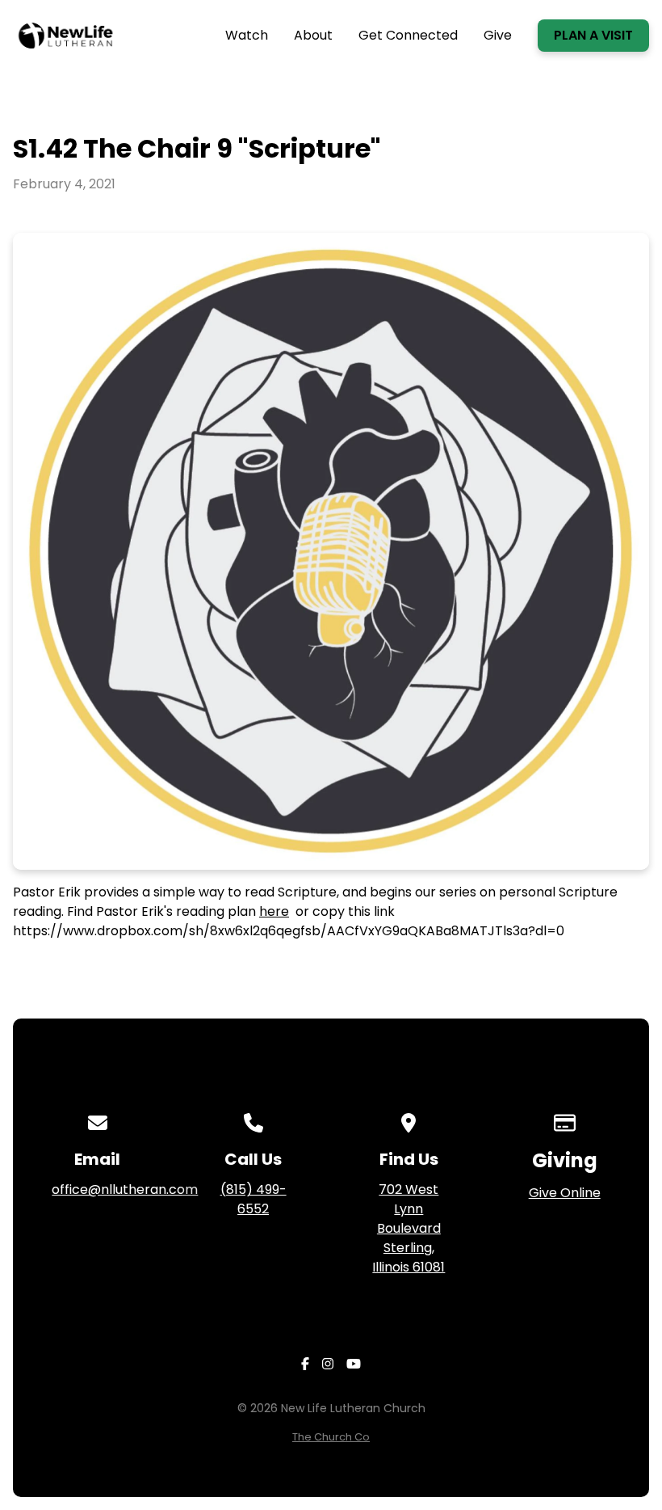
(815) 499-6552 (253, 1199)
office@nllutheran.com (125, 1189)
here (274, 911)
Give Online (565, 1192)
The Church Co (331, 1437)
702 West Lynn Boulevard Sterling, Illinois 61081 (408, 1228)
